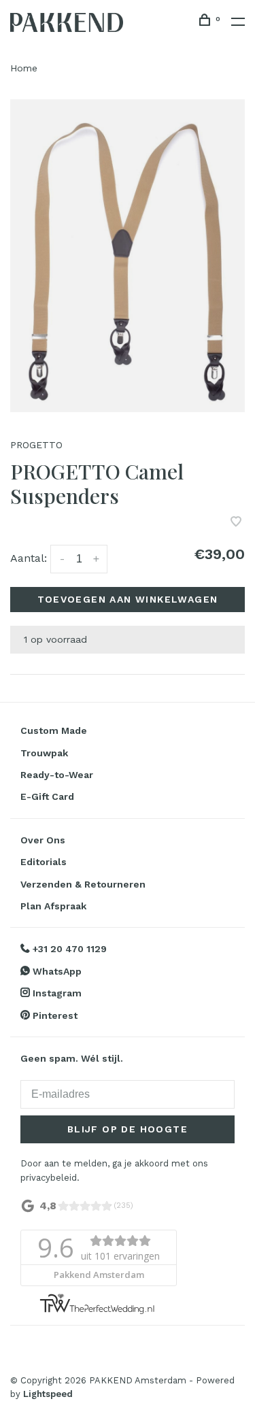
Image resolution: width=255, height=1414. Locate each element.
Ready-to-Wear (56, 774)
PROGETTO (36, 444)
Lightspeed (48, 1394)
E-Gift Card (47, 796)
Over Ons (42, 840)
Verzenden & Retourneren (83, 884)
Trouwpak (44, 752)
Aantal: (28, 558)
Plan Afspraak (53, 905)
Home (23, 68)
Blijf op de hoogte (127, 1129)
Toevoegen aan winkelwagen (127, 599)
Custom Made (53, 730)
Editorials (43, 861)
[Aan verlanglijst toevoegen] (236, 522)
